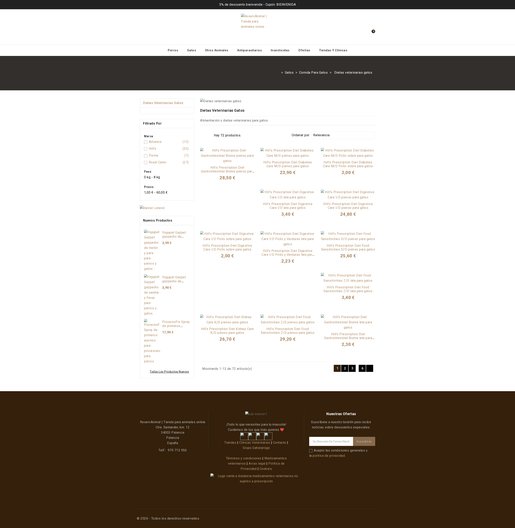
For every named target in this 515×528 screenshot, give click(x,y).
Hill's (169, 149)
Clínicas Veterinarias (254, 442)
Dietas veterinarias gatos (163, 103)
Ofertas (304, 50)
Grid (203, 135)
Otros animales (216, 50)
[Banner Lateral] (152, 209)
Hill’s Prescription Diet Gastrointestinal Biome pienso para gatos (227, 171)
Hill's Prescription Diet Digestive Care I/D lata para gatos (287, 206)
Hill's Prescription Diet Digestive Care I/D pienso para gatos (348, 206)
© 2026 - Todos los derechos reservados (168, 518)
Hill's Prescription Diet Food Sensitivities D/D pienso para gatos (348, 248)
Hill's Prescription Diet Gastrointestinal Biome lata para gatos (348, 338)
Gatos (191, 50)
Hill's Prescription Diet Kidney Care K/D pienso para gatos (227, 331)
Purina (169, 155)
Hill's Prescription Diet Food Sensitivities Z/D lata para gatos (348, 289)
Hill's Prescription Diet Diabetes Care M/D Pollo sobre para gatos (348, 164)
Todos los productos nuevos (169, 371)
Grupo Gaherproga (256, 448)
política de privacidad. (329, 456)
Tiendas (230, 442)
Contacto (279, 442)
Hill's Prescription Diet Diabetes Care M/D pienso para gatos (287, 164)
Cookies (266, 469)
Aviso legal (257, 463)
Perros (173, 50)
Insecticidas (280, 50)
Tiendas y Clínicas (333, 50)
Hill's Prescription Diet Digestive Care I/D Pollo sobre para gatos (227, 248)
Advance (169, 142)
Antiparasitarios (249, 50)
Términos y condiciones (244, 458)
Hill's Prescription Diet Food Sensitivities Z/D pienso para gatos (288, 331)
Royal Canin (169, 162)
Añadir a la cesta (227, 159)
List (209, 135)
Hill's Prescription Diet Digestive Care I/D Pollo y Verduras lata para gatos (288, 255)
